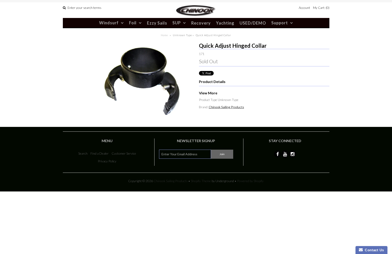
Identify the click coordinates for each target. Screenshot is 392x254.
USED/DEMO (253, 22)
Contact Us (373, 250)
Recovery (201, 22)
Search (83, 153)
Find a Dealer (100, 153)
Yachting (225, 22)
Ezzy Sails (157, 22)
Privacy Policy (107, 161)
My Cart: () (321, 8)
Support (279, 22)
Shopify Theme (201, 181)
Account (304, 8)
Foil (133, 22)
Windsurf (109, 22)
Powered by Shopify (250, 181)
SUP (176, 22)
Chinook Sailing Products (226, 107)
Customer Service (124, 153)
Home (164, 35)
